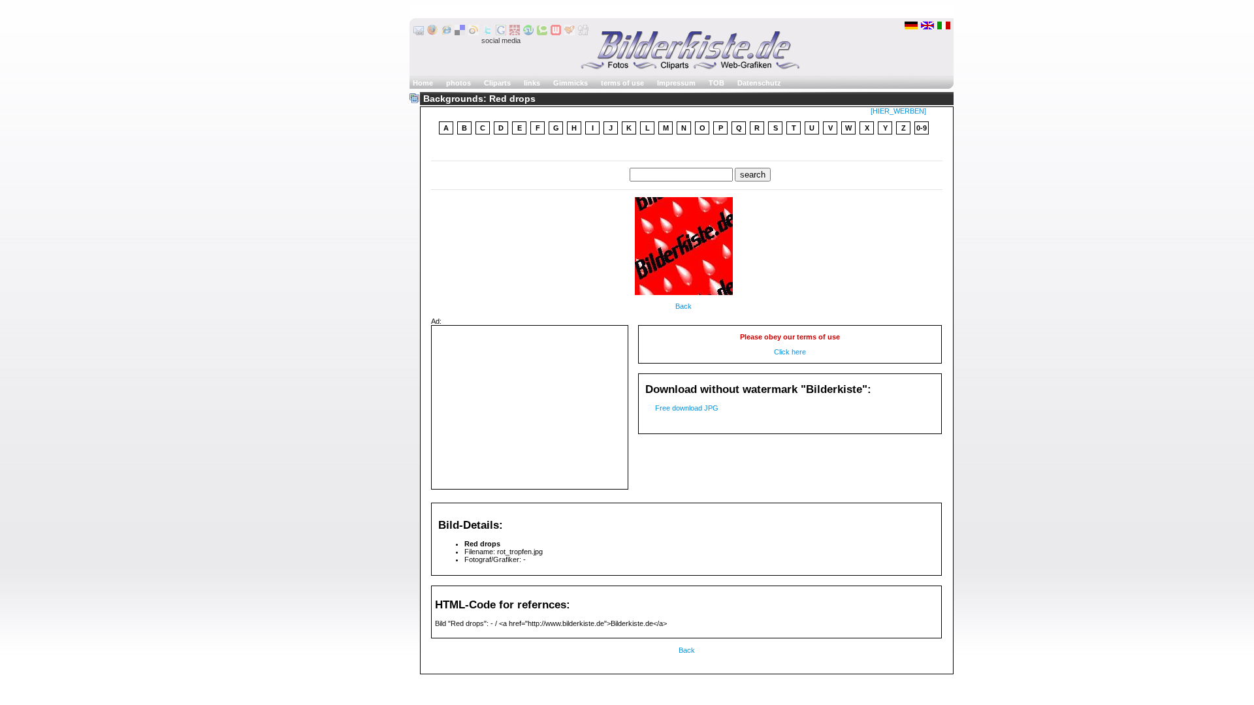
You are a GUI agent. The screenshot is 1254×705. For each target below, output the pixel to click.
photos (458, 83)
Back (683, 306)
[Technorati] (542, 33)
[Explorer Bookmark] (446, 33)
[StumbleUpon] (528, 33)
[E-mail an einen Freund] (418, 33)
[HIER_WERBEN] (898, 111)
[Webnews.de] (556, 33)
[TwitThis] (487, 33)
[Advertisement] (530, 407)
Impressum (676, 83)
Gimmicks (570, 83)
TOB (716, 83)
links (532, 83)
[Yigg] (569, 33)
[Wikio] (473, 33)
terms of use (622, 83)
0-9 (921, 128)
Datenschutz (759, 83)
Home (423, 83)
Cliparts (497, 83)
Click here (790, 352)
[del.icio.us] (460, 33)
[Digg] (583, 33)
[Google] (501, 33)
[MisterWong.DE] (514, 33)
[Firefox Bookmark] (432, 33)
